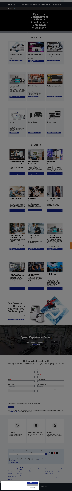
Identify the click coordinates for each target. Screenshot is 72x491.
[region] (20, 485)
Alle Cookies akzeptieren (32, 482)
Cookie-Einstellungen (32, 487)
